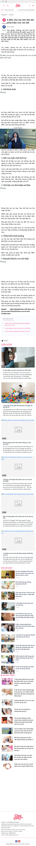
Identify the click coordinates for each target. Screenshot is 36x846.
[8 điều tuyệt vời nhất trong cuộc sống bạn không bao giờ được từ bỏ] (8, 659)
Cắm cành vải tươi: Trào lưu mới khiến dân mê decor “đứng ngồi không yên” (25, 594)
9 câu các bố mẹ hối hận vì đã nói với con (17, 331)
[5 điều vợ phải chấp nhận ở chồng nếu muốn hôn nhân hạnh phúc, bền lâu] (8, 627)
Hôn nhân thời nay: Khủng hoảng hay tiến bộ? (21, 10)
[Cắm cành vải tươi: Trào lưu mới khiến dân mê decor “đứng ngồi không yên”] (8, 596)
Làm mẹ (4, 366)
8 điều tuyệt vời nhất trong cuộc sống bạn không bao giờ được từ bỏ (24, 658)
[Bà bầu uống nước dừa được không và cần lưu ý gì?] (18, 429)
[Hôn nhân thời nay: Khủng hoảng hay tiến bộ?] (8, 585)
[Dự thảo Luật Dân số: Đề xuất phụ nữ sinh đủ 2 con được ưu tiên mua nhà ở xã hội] (8, 574)
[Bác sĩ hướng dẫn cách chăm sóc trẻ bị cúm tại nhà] (18, 503)
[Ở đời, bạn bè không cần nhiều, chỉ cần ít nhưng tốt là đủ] (8, 670)
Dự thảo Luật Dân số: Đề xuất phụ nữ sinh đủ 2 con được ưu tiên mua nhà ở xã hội (24, 573)
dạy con (6, 340)
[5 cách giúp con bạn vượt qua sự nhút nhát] (18, 357)
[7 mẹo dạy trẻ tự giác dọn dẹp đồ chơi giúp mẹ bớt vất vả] (18, 392)
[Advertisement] (18, 790)
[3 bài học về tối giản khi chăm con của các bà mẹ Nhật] (18, 466)
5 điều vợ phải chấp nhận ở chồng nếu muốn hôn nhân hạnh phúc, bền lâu (24, 626)
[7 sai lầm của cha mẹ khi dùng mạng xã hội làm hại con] (18, 540)
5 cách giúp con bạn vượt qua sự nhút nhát (17, 328)
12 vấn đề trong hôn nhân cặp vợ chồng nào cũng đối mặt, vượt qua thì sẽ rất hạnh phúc (25, 647)
